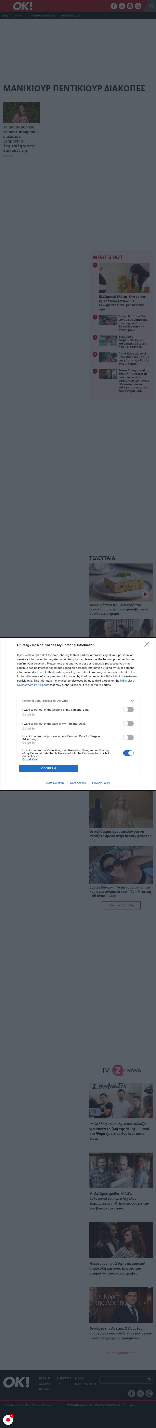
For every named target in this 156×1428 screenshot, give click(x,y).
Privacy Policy (101, 782)
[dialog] (78, 714)
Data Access (78, 782)
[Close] (148, 645)
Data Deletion (55, 782)
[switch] (128, 709)
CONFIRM (48, 768)
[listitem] (78, 700)
